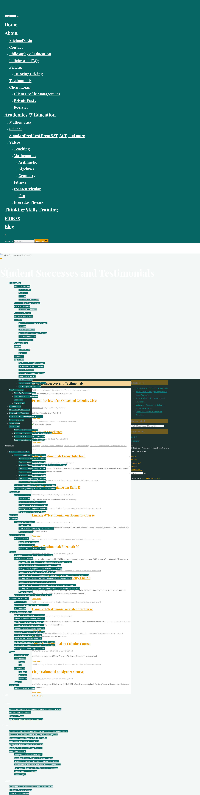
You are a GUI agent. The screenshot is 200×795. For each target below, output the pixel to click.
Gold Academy (38, 390)
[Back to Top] (132, 445)
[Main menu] (1, 258)
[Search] (18, 16)
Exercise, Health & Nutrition (52, 445)
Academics (135, 463)
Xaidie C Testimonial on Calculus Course (61, 644)
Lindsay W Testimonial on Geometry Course (63, 515)
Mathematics (49, 508)
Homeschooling (82, 445)
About (133, 460)
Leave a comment (82, 390)
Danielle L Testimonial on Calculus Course (62, 609)
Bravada (145, 478)
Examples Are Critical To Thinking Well (152, 388)
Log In (134, 436)
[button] (6, 234)
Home (133, 456)
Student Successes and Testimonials (59, 390)
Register (135, 440)
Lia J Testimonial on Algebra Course (58, 672)
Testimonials (136, 470)
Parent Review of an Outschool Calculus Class (64, 400)
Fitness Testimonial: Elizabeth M (55, 546)
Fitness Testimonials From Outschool (58, 456)
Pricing (134, 466)
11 (41, 696)
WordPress (155, 478)
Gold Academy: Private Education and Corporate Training (33, 247)
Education (36, 445)
